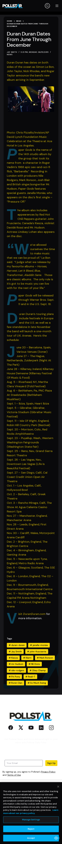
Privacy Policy (48, 771)
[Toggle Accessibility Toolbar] (56, 838)
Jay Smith (15, 651)
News (9, 54)
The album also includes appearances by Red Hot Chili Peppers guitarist (33, 214)
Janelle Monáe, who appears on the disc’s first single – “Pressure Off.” (29, 197)
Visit (20, 614)
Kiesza (13, 657)
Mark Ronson (45, 657)
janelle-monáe (39, 645)
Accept (31, 838)
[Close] (58, 786)
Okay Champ (38, 670)
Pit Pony (14, 676)
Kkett (27, 657)
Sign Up (51, 763)
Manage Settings (31, 819)
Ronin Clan (15, 682)
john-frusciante (36, 651)
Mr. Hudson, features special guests (28, 188)
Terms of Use (14, 774)
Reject (31, 829)
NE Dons (34, 664)
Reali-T (30, 676)
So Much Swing (37, 682)
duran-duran (17, 645)
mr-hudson (16, 664)
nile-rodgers (16, 670)
